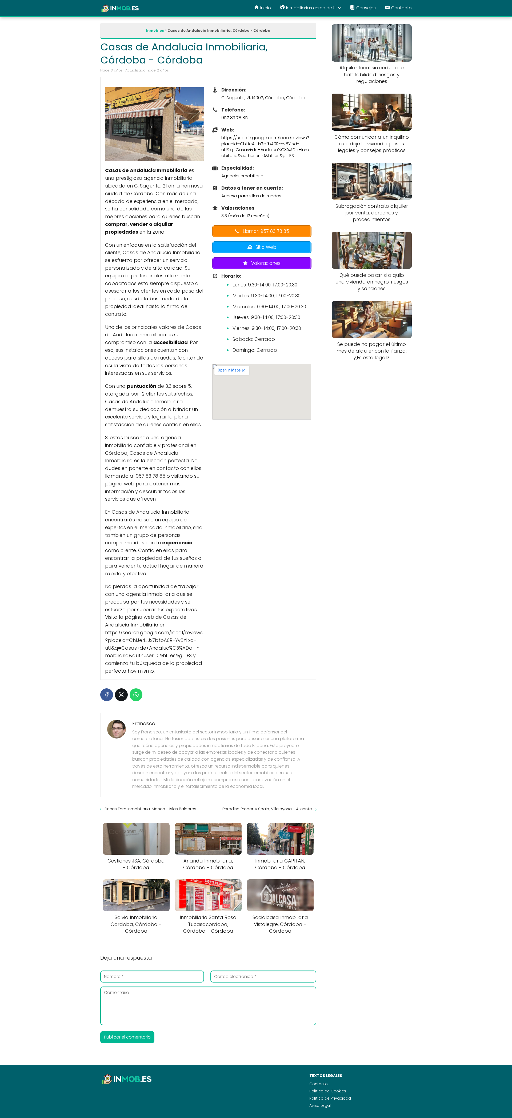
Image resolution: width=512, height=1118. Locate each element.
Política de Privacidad (330, 1098)
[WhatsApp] (136, 694)
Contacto (318, 1084)
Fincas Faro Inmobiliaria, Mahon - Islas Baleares (150, 809)
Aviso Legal (320, 1105)
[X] (121, 694)
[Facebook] (106, 694)
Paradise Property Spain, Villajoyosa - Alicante (267, 809)
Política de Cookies (327, 1091)
